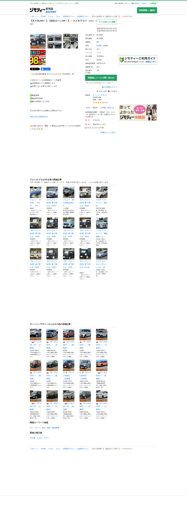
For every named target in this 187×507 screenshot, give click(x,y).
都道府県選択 (51, 12)
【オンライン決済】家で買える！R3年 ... (52, 233)
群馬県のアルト (69, 16)
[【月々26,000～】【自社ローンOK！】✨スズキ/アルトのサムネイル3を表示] (70, 41)
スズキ (50, 16)
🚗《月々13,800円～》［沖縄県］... (85, 406)
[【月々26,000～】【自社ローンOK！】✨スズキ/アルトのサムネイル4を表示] (38, 57)
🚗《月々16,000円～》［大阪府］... (101, 345)
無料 (49, 428)
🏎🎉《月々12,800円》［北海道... (68, 376)
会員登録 (153, 3)
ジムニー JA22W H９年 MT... (35, 203)
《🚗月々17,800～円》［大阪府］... (35, 345)
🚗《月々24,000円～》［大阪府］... (101, 406)
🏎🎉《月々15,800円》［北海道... (85, 376)
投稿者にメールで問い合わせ (101, 78)
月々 (31, 428)
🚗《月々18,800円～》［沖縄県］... (51, 345)
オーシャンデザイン (100, 95)
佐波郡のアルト (83, 16)
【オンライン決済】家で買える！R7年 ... (52, 203)
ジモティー (34, 16)
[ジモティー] (37, 10)
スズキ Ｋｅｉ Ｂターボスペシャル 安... (101, 264)
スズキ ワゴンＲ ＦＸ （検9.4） (101, 203)
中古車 (43, 16)
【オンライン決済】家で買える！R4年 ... (85, 203)
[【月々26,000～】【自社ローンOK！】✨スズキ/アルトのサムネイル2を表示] (54, 41)
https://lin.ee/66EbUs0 (39, 117)
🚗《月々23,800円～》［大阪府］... (51, 406)
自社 (43, 428)
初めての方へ (135, 3)
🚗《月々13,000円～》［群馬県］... (68, 345)
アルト (58, 16)
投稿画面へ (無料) (147, 10)
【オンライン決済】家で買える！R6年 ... (35, 264)
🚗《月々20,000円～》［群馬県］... (85, 345)
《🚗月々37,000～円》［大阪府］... (35, 406)
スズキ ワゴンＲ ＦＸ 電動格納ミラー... (101, 233)
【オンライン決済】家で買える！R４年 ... (85, 265)
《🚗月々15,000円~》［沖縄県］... (101, 376)
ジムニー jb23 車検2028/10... (68, 203)
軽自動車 (55, 428)
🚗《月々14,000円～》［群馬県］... (35, 376)
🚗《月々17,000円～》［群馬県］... (51, 376)
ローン (37, 428)
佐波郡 (99, 46)
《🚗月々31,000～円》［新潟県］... (68, 406)
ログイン (144, 3)
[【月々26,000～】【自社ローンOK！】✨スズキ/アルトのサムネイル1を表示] (38, 41)
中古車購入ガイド (110, 87)
